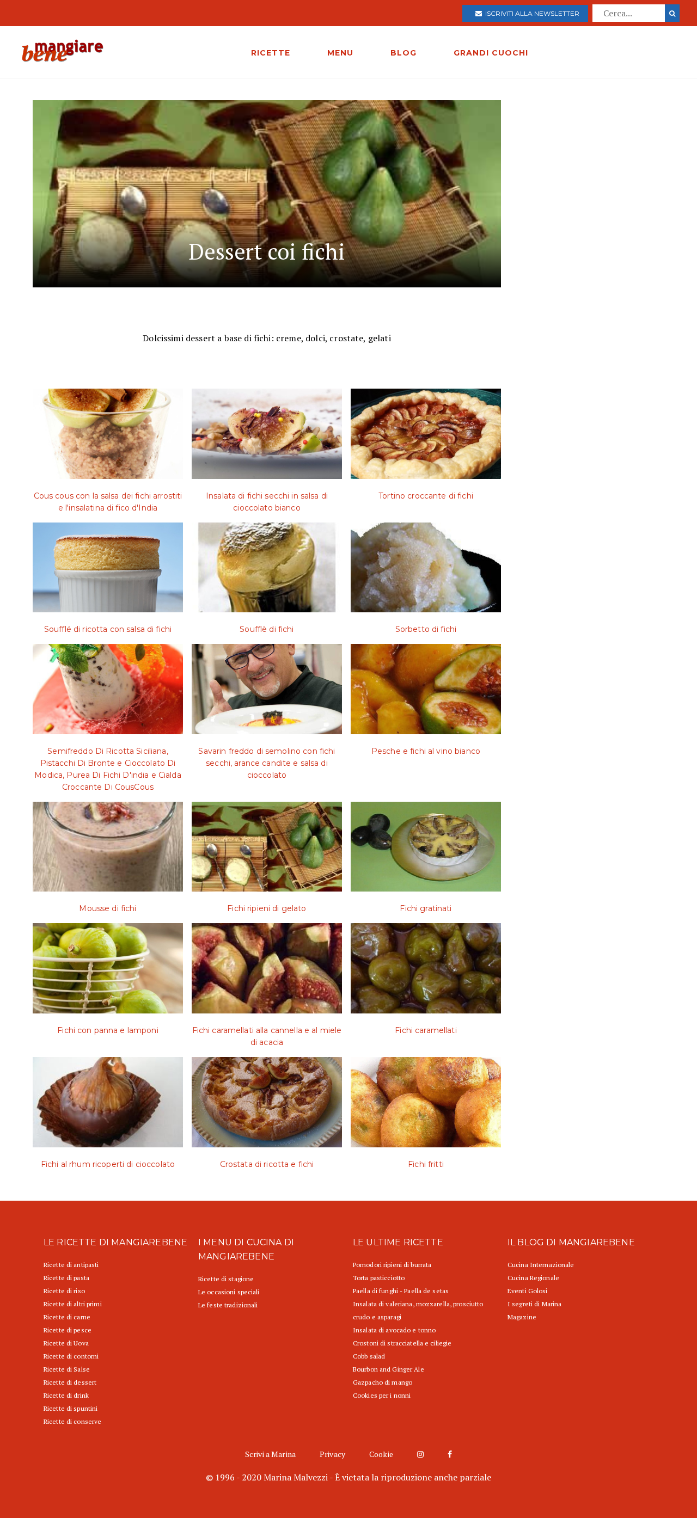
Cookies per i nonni (382, 1395)
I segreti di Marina (534, 1304)
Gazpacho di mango (382, 1382)
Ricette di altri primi (73, 1304)
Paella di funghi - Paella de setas (401, 1291)
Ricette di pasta (66, 1278)
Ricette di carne (67, 1317)
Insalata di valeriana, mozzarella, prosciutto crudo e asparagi (418, 1310)
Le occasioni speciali (229, 1292)
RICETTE (270, 53)
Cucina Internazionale (541, 1265)
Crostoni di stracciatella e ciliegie (402, 1343)
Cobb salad (369, 1356)
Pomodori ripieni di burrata (392, 1265)
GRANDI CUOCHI (491, 53)
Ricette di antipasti (71, 1265)
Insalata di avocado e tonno (394, 1330)
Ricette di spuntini (70, 1408)
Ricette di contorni (71, 1356)
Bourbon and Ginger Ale (388, 1369)
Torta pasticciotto (379, 1278)
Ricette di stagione (226, 1279)
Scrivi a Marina (270, 1454)
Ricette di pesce (67, 1330)
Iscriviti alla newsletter (530, 13)
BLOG (403, 53)
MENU (340, 53)
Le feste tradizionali (228, 1305)
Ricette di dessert (70, 1382)
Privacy (332, 1454)
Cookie (381, 1454)
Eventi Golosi (528, 1291)
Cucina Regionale (533, 1278)
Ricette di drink (66, 1395)
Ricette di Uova (66, 1343)
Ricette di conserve (72, 1421)
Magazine (522, 1317)
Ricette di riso (64, 1291)
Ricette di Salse (67, 1369)
